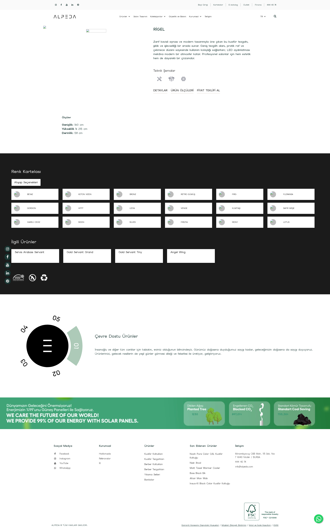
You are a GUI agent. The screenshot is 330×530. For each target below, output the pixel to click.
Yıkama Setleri (152, 474)
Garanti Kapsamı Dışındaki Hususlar (200, 525)
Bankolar (149, 479)
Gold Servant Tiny (130, 252)
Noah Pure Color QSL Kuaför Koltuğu (206, 455)
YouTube (63, 463)
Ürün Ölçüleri (182, 90)
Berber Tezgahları (154, 469)
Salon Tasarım (140, 16)
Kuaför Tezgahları (154, 459)
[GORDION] (19, 208)
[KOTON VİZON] (70, 194)
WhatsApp (64, 468)
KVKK (275, 525)
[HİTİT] (70, 208)
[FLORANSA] (275, 194)
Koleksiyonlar (156, 16)
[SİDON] (70, 222)
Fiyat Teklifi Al (208, 90)
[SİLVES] (121, 222)
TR (261, 16)
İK (100, 463)
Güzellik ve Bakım (177, 16)
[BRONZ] (121, 194)
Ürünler (123, 16)
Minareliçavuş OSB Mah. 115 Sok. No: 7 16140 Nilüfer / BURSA (255, 455)
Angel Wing (177, 252)
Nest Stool (195, 462)
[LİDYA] (121, 208)
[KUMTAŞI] (224, 208)
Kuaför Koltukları (153, 453)
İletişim (208, 16)
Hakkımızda (105, 453)
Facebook (63, 453)
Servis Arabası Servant (29, 252)
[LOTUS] (275, 222)
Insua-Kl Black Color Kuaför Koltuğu (210, 483)
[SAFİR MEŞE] (275, 208)
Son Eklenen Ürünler (203, 446)
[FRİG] (224, 194)
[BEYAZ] (19, 194)
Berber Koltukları (153, 464)
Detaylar (160, 90)
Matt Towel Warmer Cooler (205, 468)
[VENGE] (173, 208)
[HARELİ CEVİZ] (19, 222)
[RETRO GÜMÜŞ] (173, 194)
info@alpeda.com (244, 466)
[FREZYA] (173, 222)
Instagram (64, 458)
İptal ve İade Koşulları (260, 525)
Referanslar (105, 458)
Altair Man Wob (199, 478)
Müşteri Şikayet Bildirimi (234, 525)
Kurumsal (194, 16)
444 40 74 (240, 461)
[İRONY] (224, 222)
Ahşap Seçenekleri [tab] (26, 182)
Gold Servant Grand (80, 252)
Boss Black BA (197, 473)
